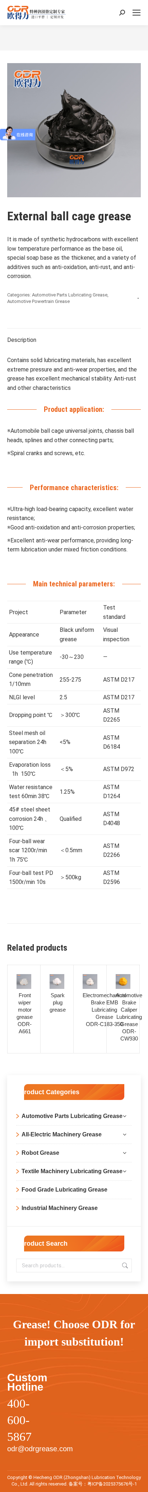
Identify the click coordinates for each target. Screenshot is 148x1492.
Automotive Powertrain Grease (38, 301)
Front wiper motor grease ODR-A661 (25, 1013)
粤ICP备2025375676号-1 (112, 1484)
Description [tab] (21, 339)
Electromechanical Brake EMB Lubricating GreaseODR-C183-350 (104, 1009)
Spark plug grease (58, 1002)
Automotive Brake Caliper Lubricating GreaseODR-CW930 (129, 1017)
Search (124, 1265)
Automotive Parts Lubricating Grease (69, 295)
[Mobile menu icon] (136, 12)
